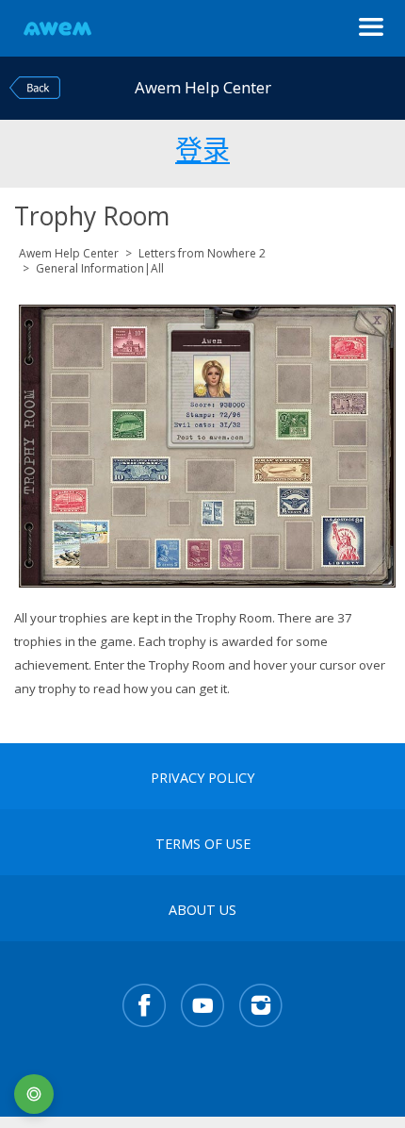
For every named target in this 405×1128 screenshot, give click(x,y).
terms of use (203, 844)
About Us (202, 910)
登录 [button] (202, 147)
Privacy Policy (202, 778)
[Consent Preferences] (34, 1094)
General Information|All (100, 268)
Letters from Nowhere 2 (202, 253)
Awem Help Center (69, 253)
